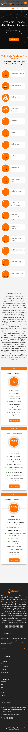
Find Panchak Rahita (18, 250)
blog (2, 687)
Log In (9, 8)
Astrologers (4, 690)
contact (3, 695)
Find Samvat (15, 168)
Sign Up (16, 8)
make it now (14, 39)
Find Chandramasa (17, 273)
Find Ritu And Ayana (18, 156)
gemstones (4, 664)
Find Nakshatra (16, 97)
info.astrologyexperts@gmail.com (10, 714)
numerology (4, 666)
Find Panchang (16, 85)
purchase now (14, 420)
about (2, 684)
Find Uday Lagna (16, 262)
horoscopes (4, 661)
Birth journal (4, 672)
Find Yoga (14, 132)
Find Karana (15, 144)
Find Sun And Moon (17, 73)
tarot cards (4, 669)
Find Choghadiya (16, 191)
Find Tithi (14, 120)
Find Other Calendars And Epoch (16, 217)
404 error (3, 692)
